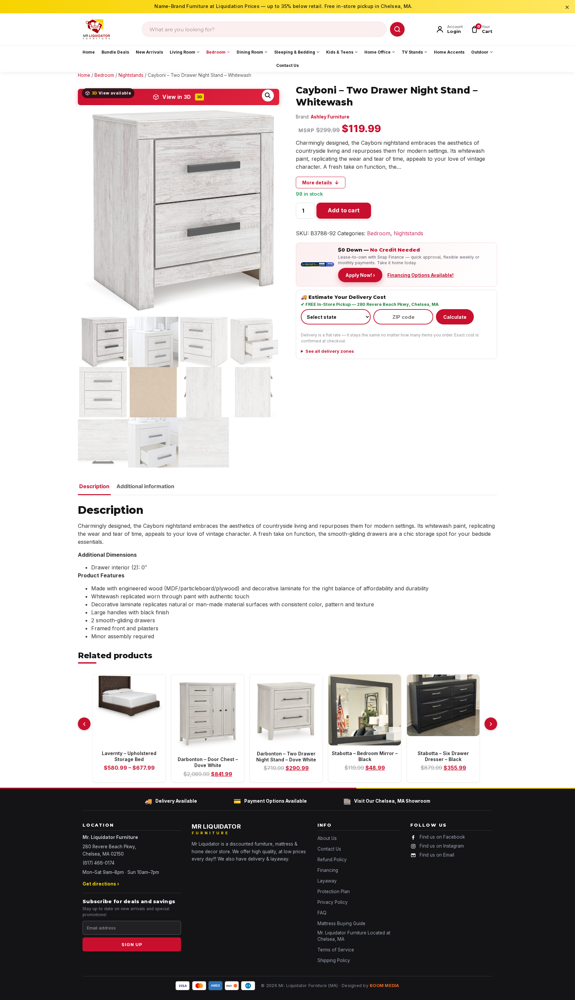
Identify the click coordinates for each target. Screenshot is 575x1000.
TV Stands (412, 52)
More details (320, 182)
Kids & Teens (339, 52)
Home (89, 52)
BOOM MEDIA (384, 985)
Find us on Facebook (442, 837)
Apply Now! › (360, 275)
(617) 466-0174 (98, 863)
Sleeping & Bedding (294, 52)
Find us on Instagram (442, 846)
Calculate (455, 317)
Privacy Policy (332, 902)
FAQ (321, 912)
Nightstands (408, 233)
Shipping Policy (333, 960)
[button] (268, 95)
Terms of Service (335, 949)
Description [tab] (94, 486)
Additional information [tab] (145, 486)
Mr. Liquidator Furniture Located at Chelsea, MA (353, 936)
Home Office (377, 52)
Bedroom (216, 52)
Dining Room (250, 52)
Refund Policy (332, 859)
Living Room (182, 52)
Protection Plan (333, 891)
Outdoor (479, 52)
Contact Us (287, 65)
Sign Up (131, 944)
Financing (327, 870)
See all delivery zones (329, 351)
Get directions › (101, 884)
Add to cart (344, 210)
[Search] (397, 29)
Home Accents (449, 52)
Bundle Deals (115, 52)
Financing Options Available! (420, 275)
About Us (327, 838)
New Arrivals (149, 52)
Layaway (327, 881)
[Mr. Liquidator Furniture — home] (96, 29)
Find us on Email (437, 855)
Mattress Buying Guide (341, 923)
